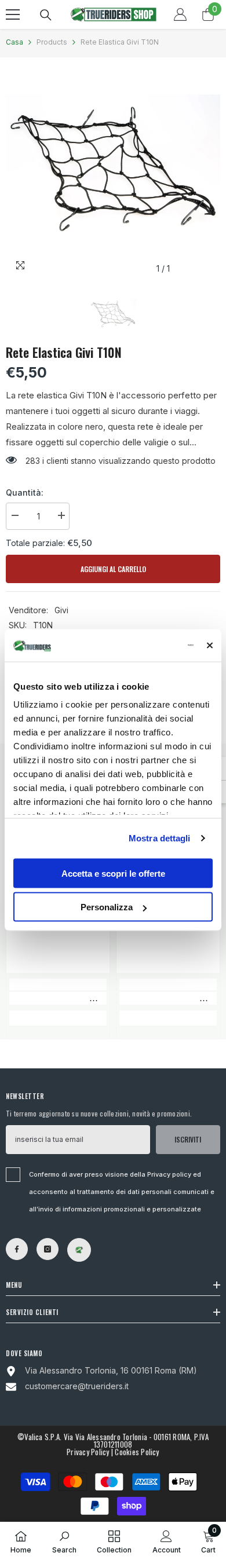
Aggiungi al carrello (110, 569)
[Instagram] (48, 1249)
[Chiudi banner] (210, 645)
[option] (113, 171)
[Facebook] (17, 1249)
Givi (61, 610)
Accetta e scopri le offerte (113, 873)
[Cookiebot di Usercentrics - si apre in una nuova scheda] (146, 645)
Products (52, 42)
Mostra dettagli (160, 838)
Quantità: (24, 492)
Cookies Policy (137, 1452)
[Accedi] (180, 14)
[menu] (13, 14)
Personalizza (107, 907)
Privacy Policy (88, 1452)
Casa (14, 42)
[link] (58, 998)
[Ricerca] (46, 15)
